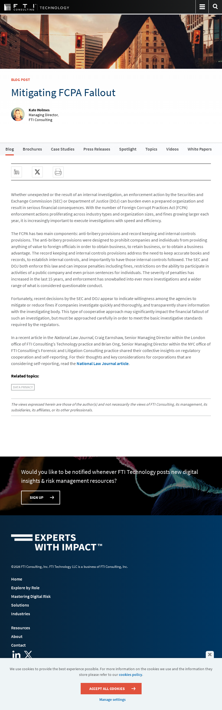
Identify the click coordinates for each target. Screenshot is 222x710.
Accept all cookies (107, 688)
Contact (18, 645)
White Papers (200, 149)
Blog (9, 149)
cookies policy (130, 674)
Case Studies (62, 149)
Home (16, 579)
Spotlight (127, 149)
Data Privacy (23, 387)
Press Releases (96, 149)
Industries (20, 613)
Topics (151, 149)
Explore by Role (25, 587)
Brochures (32, 149)
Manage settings (112, 699)
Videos (172, 149)
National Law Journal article (103, 363)
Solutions (20, 605)
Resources (20, 627)
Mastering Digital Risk (31, 596)
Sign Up (36, 497)
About (16, 636)
